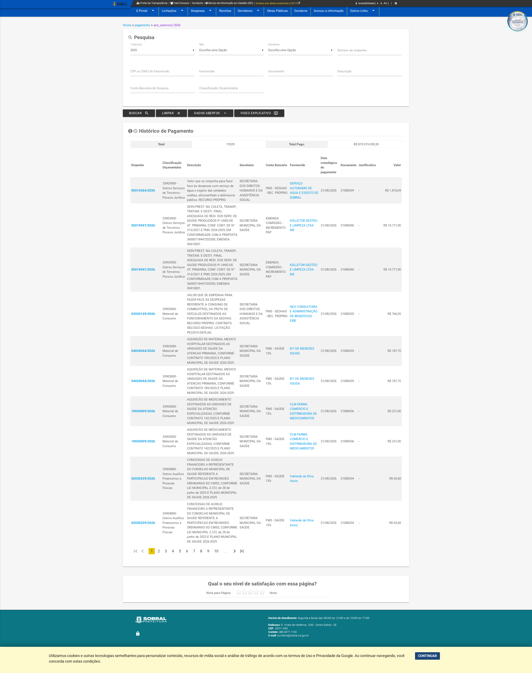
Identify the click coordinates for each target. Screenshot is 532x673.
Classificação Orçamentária (218, 88)
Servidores (249, 10)
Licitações (173, 10)
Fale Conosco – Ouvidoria (188, 3)
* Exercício (136, 44)
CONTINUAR (427, 656)
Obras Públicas (277, 11)
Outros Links (363, 10)
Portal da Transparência (153, 3)
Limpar (171, 113)
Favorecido (207, 71)
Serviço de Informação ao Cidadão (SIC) (230, 3)
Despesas (202, 10)
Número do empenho (352, 50)
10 (216, 551)
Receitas (225, 11)
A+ (385, 3)
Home (127, 25)
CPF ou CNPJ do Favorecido (149, 71)
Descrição (344, 71)
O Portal (145, 10)
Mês (201, 44)
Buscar (139, 113)
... (225, 551)
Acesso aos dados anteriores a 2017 (277, 3)
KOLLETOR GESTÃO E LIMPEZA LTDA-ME (303, 225)
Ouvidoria (300, 11)
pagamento (142, 25)
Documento (276, 71)
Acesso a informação (329, 11)
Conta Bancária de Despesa (149, 88)
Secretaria (274, 44)
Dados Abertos (210, 113)
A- (378, 3)
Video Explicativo (259, 113)
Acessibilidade (366, 3)
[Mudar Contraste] (396, 3)
